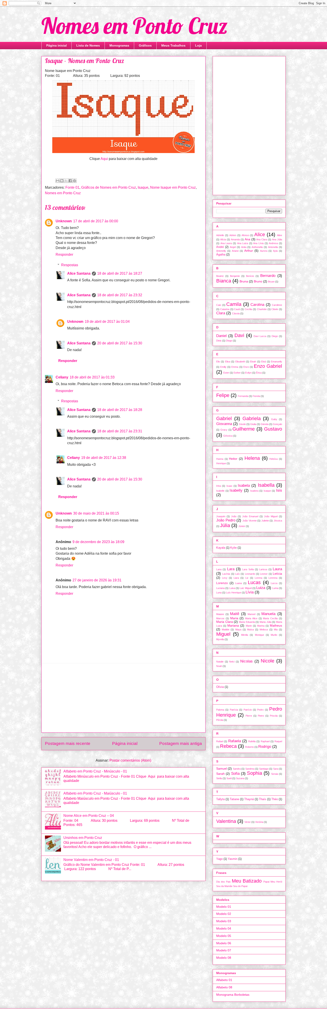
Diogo (229, 340)
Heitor (233, 458)
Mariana (233, 625)
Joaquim (220, 516)
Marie (249, 625)
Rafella (252, 741)
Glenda (264, 424)
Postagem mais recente (67, 743)
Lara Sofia (248, 569)
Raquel (278, 741)
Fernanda (243, 396)
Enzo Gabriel (268, 366)
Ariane (235, 250)
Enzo (246, 367)
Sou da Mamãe (224, 886)
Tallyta (220, 799)
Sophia (254, 773)
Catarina (224, 309)
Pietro (261, 715)
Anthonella (257, 247)
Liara (236, 577)
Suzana (240, 778)
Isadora (254, 490)
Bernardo (267, 276)
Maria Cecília (270, 618)
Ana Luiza (242, 243)
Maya (238, 629)
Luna (219, 592)
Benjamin (235, 276)
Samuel (221, 768)
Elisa (227, 361)
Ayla (275, 250)
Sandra (237, 768)
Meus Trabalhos (173, 45)
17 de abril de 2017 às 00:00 (95, 221)
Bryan (271, 281)
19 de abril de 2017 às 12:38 (103, 458)
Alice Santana (79, 273)
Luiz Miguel (246, 588)
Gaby (274, 419)
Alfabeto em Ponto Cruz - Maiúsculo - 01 (95, 793)
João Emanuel (250, 516)
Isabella (266, 485)
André (220, 247)
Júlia (225, 525)
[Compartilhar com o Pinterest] (74, 180)
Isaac (229, 485)
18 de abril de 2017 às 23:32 (119, 295)
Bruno (258, 281)
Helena (252, 458)
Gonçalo (277, 424)
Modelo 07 (223, 950)
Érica (259, 372)
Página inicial (56, 45)
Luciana (220, 588)
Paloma (220, 709)
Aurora (263, 250)
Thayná (249, 799)
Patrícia (234, 709)
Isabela (244, 485)
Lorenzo (222, 583)
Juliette (265, 520)
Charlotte (262, 309)
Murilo (274, 635)
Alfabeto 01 (224, 980)
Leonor (264, 573)
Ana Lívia (258, 243)
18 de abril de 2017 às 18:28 (119, 410)
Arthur (248, 250)
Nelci (231, 661)
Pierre (249, 715)
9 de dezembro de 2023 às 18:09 (98, 542)
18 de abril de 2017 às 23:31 (119, 431)
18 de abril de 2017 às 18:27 (119, 273)
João (233, 516)
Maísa (250, 629)
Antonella (273, 247)
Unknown (64, 221)
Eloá (263, 361)
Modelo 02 (223, 914)
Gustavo (273, 429)
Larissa (263, 569)
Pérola (219, 720)
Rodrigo (264, 746)
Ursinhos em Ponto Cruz (82, 838)
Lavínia (226, 573)
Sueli (229, 778)
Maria (234, 618)
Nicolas (246, 661)
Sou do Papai (240, 886)
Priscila (274, 715)
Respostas (69, 265)
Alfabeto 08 (224, 987)
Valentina (226, 821)
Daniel (221, 336)
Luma (275, 588)
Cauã (237, 309)
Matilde (225, 629)
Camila (233, 304)
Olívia (220, 687)
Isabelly (236, 490)
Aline (279, 235)
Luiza (260, 588)
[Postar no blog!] (62, 180)
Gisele (242, 424)
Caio (218, 305)
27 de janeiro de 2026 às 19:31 (97, 580)
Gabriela (251, 418)
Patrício (248, 709)
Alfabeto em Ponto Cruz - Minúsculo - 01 (95, 771)
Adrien (232, 235)
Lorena (258, 577)
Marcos (220, 618)
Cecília (248, 309)
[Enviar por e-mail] (57, 180)
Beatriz (220, 276)
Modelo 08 (223, 957)
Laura (277, 569)
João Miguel (271, 516)
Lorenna (272, 577)
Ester (226, 372)
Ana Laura (226, 243)
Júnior (241, 526)
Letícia (277, 573)
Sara (275, 768)
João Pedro (225, 520)
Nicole (267, 661)
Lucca (274, 583)
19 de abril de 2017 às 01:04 (107, 321)
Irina (218, 485)
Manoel (251, 614)
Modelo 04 (223, 928)
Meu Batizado (247, 881)
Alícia (223, 239)
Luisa (232, 588)
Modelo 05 (223, 936)
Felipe (222, 395)
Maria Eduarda (247, 622)
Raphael (265, 741)
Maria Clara (224, 621)
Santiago (263, 768)
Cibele (274, 309)
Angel (233, 247)
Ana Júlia (277, 239)
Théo (274, 799)
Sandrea (249, 768)
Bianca (223, 281)
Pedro (260, 709)
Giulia (253, 424)
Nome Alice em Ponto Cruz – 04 (88, 816)
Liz (246, 577)
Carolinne (277, 305)
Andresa (273, 243)
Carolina (257, 305)
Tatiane (234, 799)
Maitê (234, 614)
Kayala (220, 547)
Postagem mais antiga (180, 743)
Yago (219, 859)
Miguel (223, 634)
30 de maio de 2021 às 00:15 (96, 513)
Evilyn (248, 372)
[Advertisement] (123, 698)
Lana (219, 569)
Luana (238, 583)
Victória (259, 822)
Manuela (268, 614)
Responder (64, 254)
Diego (275, 336)
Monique (259, 635)
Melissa (264, 629)
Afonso (245, 235)
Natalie (220, 661)
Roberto (249, 747)
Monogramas (119, 45)
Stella (219, 778)
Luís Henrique (233, 592)
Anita (243, 247)
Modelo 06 (223, 943)
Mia (276, 629)
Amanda (235, 239)
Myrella (220, 639)
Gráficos (145, 45)
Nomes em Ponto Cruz (134, 25)
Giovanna (224, 424)
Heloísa (273, 459)
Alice (259, 234)
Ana (247, 239)
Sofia (235, 773)
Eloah (253, 361)
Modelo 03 (223, 921)
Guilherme (243, 429)
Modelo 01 (223, 906)
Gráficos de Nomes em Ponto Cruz (108, 187)
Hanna (219, 459)
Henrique (221, 463)
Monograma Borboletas (232, 994)
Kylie (233, 547)
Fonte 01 (72, 187)
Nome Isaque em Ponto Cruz (173, 187)
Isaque (143, 187)
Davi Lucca (260, 336)
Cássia (236, 313)
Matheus (276, 625)
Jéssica (278, 520)
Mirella (244, 635)
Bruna (244, 281)
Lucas (254, 582)
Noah (219, 666)
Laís (237, 573)
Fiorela (256, 396)
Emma (234, 367)
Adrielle (220, 235)
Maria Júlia (265, 622)
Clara (220, 313)
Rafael (219, 741)
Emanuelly (276, 361)
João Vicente (249, 520)
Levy (224, 577)
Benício (250, 276)
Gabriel (224, 418)
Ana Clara (261, 239)
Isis (279, 490)
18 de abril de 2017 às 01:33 (92, 377)
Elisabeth (240, 361)
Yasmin (232, 859)
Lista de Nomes (88, 45)
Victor (247, 822)
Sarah (220, 773)
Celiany (62, 377)
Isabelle (220, 490)
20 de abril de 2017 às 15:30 (119, 343)
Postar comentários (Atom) (130, 760)
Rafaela (234, 741)
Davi (239, 335)
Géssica (227, 435)
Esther (237, 372)
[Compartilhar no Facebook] (70, 180)
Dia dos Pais (223, 881)
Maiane (220, 614)
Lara (230, 569)
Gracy (223, 429)
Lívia (250, 592)
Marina (260, 625)
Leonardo (250, 573)
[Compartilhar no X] (66, 180)
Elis (218, 361)
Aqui (104, 159)
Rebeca (228, 746)
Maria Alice (251, 618)
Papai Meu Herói (272, 881)
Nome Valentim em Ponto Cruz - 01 (91, 860)
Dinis (219, 340)
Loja (198, 45)
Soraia (274, 774)
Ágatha (220, 254)
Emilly (223, 367)
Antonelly (221, 250)
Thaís (262, 799)
